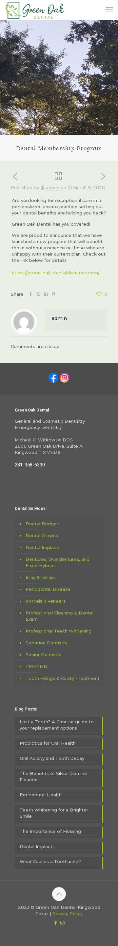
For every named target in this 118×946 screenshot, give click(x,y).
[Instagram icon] (62, 923)
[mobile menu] (109, 9)
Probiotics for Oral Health (48, 743)
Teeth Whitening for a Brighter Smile (54, 813)
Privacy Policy (67, 913)
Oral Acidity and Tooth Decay (52, 758)
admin (52, 187)
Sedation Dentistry (46, 642)
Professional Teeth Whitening (58, 631)
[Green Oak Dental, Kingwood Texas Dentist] (35, 10)
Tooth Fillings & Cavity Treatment (63, 678)
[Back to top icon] (59, 894)
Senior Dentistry (43, 654)
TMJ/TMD (36, 666)
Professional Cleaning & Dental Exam (59, 616)
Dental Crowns (42, 535)
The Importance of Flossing (50, 831)
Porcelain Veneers (46, 601)
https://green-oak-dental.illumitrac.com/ (56, 272)
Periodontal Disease (48, 589)
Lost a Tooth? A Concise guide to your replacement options (57, 725)
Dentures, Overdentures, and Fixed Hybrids (57, 562)
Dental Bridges (42, 523)
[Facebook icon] (55, 923)
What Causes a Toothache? (50, 861)
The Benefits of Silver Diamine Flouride (53, 776)
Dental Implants (43, 547)
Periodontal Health (41, 794)
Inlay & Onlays (41, 577)
